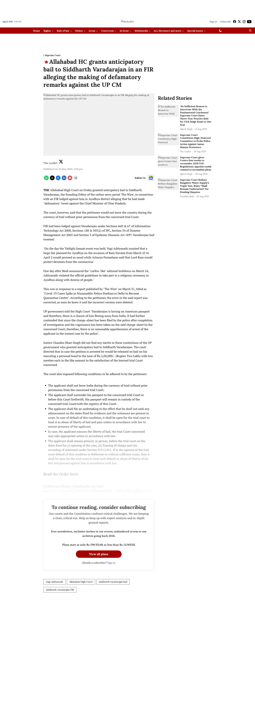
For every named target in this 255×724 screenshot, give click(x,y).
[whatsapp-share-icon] (46, 179)
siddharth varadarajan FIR (60, 589)
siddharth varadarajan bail (113, 581)
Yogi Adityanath (54, 581)
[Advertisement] (127, 7)
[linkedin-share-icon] (64, 179)
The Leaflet (50, 163)
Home (36, 30)
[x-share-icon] (52, 179)
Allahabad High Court (81, 581)
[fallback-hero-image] (168, 111)
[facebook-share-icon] (58, 179)
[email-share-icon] (70, 179)
